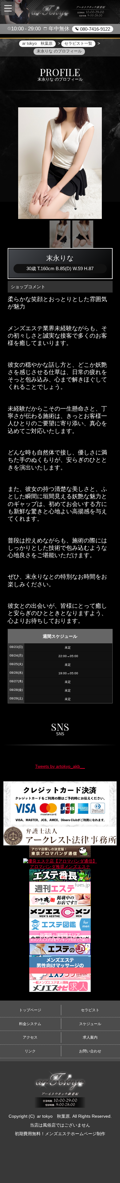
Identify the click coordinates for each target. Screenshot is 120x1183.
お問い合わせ (90, 1051)
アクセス (30, 1037)
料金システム (30, 1024)
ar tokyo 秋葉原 (53, 1116)
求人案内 (90, 1037)
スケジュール (90, 1024)
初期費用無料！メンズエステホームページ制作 (60, 1133)
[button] (8, 8)
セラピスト (90, 1010)
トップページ (30, 1010)
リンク (30, 1051)
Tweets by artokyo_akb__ (60, 766)
